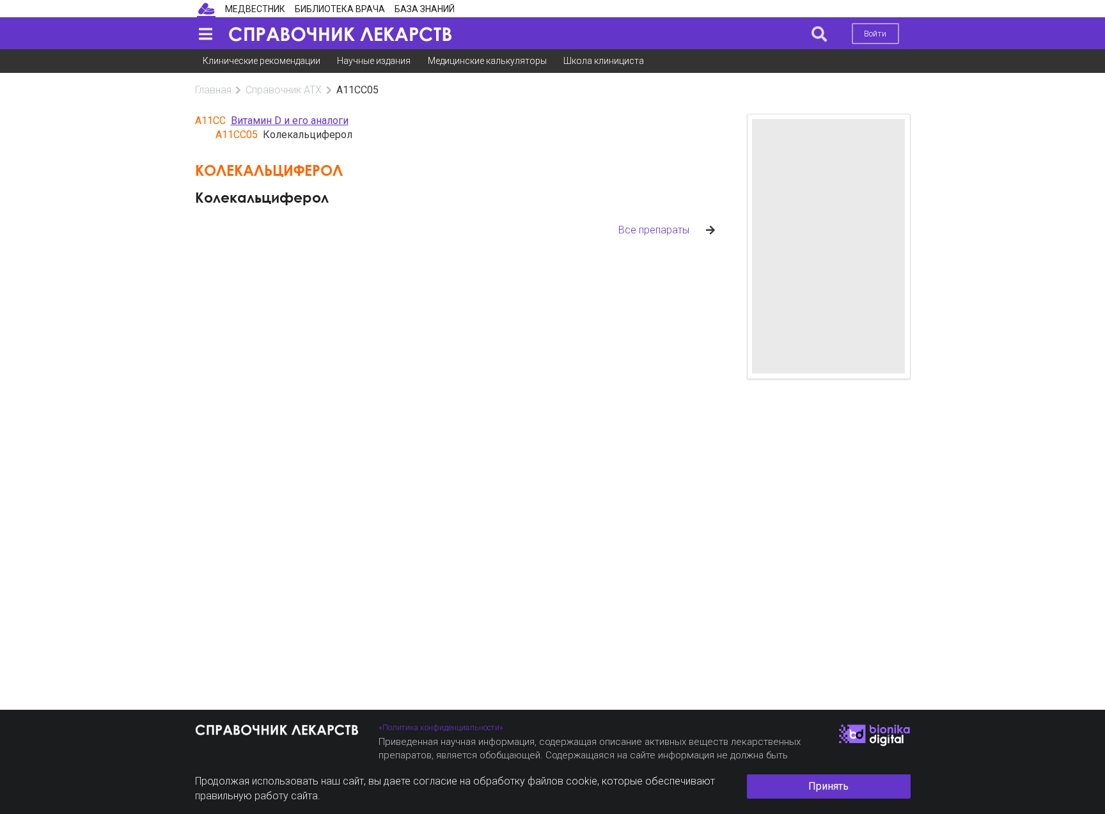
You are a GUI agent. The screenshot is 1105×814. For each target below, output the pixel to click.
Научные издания (374, 61)
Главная (213, 90)
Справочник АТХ (284, 90)
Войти (875, 33)
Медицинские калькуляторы (487, 61)
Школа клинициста (603, 61)
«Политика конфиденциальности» (441, 727)
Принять (828, 786)
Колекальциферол (262, 197)
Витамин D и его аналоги (290, 120)
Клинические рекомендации (261, 61)
